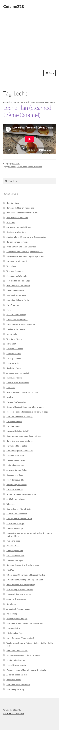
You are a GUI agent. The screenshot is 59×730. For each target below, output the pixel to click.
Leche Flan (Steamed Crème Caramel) (27, 111)
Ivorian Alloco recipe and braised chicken (24, 623)
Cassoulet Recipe (14, 377)
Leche (30, 166)
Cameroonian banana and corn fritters (23, 436)
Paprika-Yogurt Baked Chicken (19, 589)
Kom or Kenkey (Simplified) (18, 509)
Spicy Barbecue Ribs (15, 480)
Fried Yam (10, 570)
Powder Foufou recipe (16, 402)
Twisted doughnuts (15, 465)
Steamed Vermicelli (15, 455)
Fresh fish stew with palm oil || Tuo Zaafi (24, 579)
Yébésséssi (11, 504)
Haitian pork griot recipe (17, 242)
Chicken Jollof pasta (15, 329)
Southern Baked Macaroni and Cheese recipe (26, 237)
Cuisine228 (13, 6)
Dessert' (16, 163)
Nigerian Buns (12, 203)
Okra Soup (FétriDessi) (16, 484)
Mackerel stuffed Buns (16, 232)
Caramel (12, 166)
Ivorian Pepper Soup (15, 689)
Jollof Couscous (13, 353)
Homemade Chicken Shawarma (20, 208)
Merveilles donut (13, 679)
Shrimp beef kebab (14, 348)
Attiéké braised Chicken (16, 674)
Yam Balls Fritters (14, 339)
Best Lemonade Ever (15, 555)
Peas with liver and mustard (19, 594)
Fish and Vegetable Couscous (19, 450)
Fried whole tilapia (14, 560)
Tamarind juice (13, 541)
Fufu (8, 310)
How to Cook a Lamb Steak (18, 285)
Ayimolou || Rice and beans (18, 609)
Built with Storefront (13, 713)
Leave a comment (47, 102)
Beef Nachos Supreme (16, 295)
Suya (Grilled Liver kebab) (17, 431)
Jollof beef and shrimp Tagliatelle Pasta (24, 251)
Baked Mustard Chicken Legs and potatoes (25, 256)
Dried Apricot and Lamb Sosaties (21, 246)
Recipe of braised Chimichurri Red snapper (25, 407)
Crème (19, 166)
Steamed (38, 166)
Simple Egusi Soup (14, 550)
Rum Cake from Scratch (16, 650)
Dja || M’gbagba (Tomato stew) (20, 638)
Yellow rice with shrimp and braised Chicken (25, 575)
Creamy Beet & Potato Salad (19, 518)
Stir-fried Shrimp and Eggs (18, 280)
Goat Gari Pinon (13, 368)
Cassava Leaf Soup (14, 475)
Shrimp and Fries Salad (16, 446)
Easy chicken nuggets (16, 665)
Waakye (9, 397)
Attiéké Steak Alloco (15, 499)
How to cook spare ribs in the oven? (22, 212)
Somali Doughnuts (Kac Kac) (19, 416)
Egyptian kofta (12, 363)
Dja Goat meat (12, 545)
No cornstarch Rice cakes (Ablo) (20, 584)
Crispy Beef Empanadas (16, 319)
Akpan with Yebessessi (16, 599)
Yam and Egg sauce (14, 271)
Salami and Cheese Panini (17, 300)
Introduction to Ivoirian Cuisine (20, 324)
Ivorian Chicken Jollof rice (18, 684)
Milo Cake (10, 222)
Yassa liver (11, 266)
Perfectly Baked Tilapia (16, 618)
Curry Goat (11, 343)
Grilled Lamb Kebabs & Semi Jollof (21, 494)
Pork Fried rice (12, 305)
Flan (25, 166)
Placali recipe (12, 613)
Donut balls (11, 334)
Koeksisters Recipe (14, 528)
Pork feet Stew (12, 426)
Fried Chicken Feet (14, 633)
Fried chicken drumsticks (17, 382)
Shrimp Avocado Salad (16, 261)
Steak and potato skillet (17, 276)
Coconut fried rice (14, 489)
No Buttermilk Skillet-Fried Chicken (22, 392)
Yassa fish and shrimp (16, 314)
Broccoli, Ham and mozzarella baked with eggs (27, 411)
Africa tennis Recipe (15, 523)
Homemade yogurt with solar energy (22, 565)
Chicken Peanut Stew (15, 460)
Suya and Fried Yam (15, 290)
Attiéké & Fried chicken (16, 513)
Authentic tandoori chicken (18, 227)
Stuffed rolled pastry (15, 660)
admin (34, 102)
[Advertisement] (29, 38)
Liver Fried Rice (13, 628)
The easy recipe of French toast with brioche (26, 670)
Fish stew (10, 387)
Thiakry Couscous (14, 358)
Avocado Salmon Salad (16, 470)
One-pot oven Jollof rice (17, 217)
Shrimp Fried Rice (14, 421)
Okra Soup (11, 604)
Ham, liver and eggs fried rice (19, 441)
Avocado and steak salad (17, 373)
